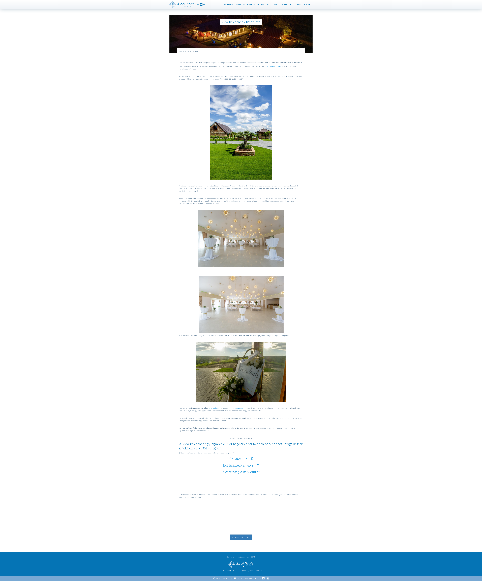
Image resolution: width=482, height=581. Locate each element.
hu (197, 4)
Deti (268, 5)
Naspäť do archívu (242, 537)
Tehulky (276, 5)
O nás (284, 5)
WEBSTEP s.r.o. (256, 570)
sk (201, 4)
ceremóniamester (237, 408)
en (204, 4)
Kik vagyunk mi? (241, 459)
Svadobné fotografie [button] (253, 5)
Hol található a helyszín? (241, 465)
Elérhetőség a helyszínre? (241, 472)
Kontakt (307, 5)
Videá (299, 5)
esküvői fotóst (214, 408)
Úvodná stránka (233, 5)
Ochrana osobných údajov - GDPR (241, 557)
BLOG (292, 5)
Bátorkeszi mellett (274, 66)
